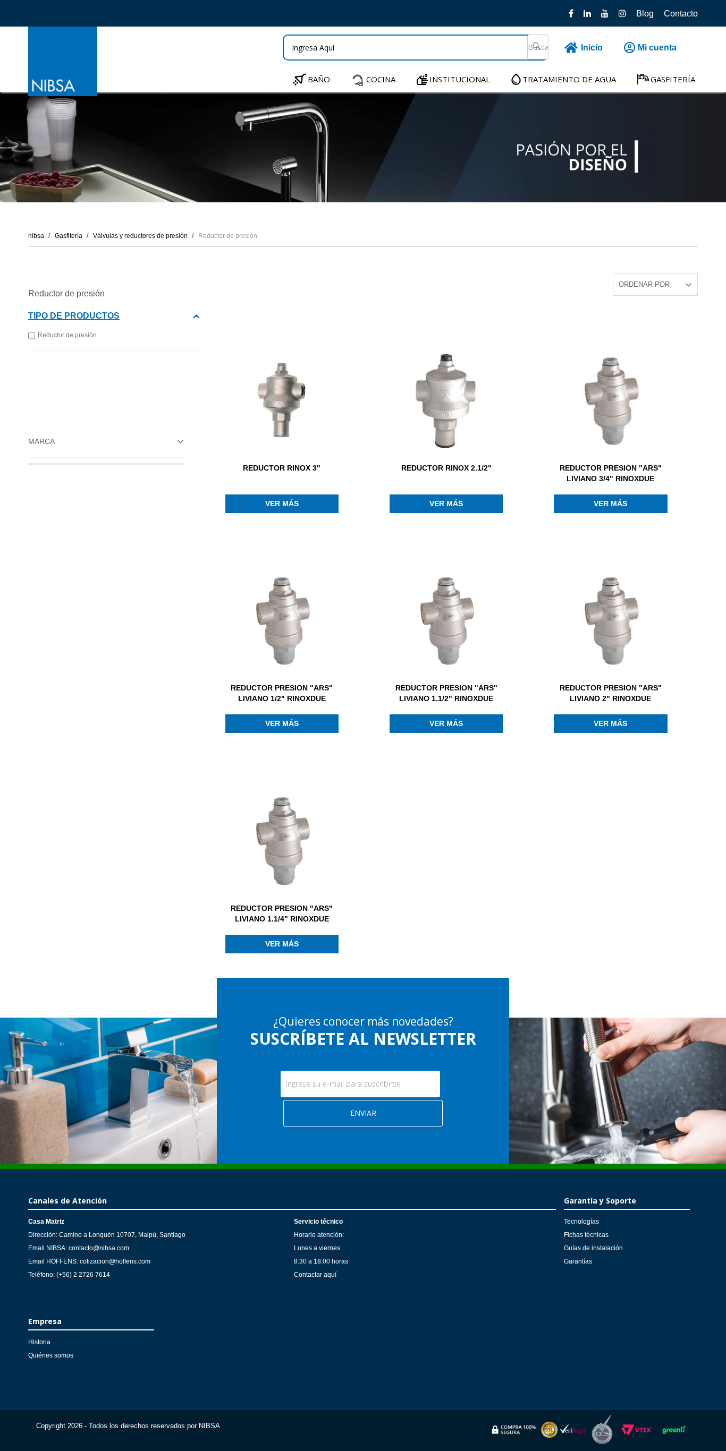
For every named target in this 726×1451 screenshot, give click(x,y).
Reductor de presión (227, 236)
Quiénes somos (50, 1355)
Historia (39, 1342)
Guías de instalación (593, 1248)
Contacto (681, 13)
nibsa (36, 236)
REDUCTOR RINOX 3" (281, 468)
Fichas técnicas (586, 1235)
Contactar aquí (315, 1274)
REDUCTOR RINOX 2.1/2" (446, 468)
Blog (645, 13)
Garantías (578, 1261)
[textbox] (415, 48)
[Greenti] (674, 1435)
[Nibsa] (62, 93)
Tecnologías (581, 1221)
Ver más (282, 503)
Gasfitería (68, 236)
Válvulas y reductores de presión (140, 236)
